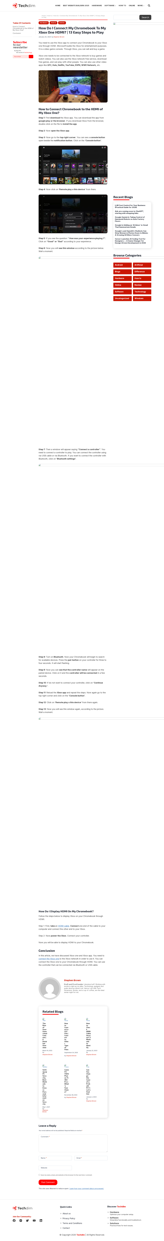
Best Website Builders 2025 (76, 5)
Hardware (97, 5)
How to (122, 5)
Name (44, 1158)
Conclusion (17, 33)
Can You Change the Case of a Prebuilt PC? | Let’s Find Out (88, 1082)
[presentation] (45, 1019)
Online (132, 5)
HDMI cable (63, 926)
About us (67, 1213)
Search (145, 17)
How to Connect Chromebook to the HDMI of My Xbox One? (23, 28)
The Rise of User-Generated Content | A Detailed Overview (45, 1035)
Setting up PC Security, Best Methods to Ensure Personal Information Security (45, 1087)
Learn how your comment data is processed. (86, 1188)
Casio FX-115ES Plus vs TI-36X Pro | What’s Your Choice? (66, 1081)
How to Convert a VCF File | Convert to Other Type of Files (66, 1036)
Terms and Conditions (72, 1223)
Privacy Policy (69, 1218)
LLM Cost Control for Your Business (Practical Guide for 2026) (130, 206)
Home (57, 5)
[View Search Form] (149, 5)
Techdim (80, 1235)
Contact (66, 1228)
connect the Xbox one (49, 959)
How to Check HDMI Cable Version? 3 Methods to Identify (88, 1035)
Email (79, 1158)
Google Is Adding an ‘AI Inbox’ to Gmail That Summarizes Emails (131, 226)
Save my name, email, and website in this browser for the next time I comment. (66, 1175)
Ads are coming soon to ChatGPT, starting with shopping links (129, 212)
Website (44, 1168)
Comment (45, 1137)
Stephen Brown (59, 37)
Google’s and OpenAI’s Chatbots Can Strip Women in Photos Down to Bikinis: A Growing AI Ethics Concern (131, 233)
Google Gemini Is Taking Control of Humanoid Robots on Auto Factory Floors (130, 219)
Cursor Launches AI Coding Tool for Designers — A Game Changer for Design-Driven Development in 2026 (130, 241)
